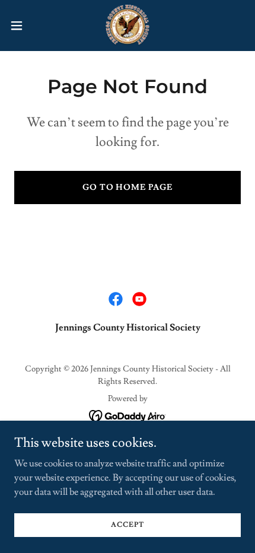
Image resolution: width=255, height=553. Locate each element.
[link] (127, 25)
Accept (127, 524)
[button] (23, 25)
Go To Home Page (127, 187)
